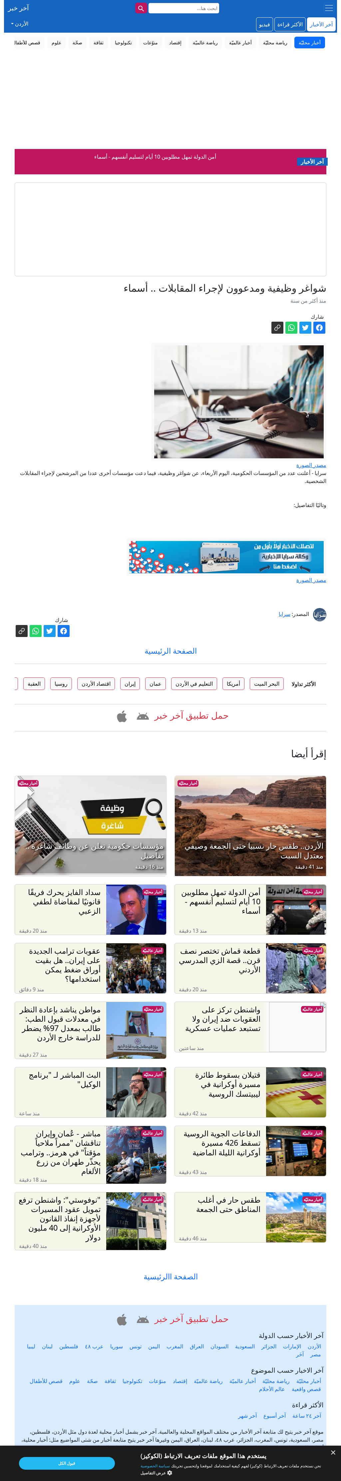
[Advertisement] (170, 99)
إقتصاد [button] (175, 42)
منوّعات (157, 1381)
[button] (141, 715)
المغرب (175, 1346)
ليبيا (31, 1346)
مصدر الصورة (311, 465)
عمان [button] (156, 683)
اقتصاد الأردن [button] (96, 683)
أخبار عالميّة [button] (240, 42)
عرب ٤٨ (94, 1346)
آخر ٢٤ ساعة (306, 1415)
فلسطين (68, 1346)
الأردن (314, 1346)
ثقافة (110, 1381)
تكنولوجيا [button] (123, 42)
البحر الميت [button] (266, 683)
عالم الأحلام (272, 1389)
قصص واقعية (306, 1389)
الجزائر (268, 1346)
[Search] (141, 8)
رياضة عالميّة (208, 1381)
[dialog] (170, 1463)
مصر (315, 1354)
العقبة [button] (34, 683)
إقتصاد (180, 1381)
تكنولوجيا (132, 1381)
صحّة (92, 1381)
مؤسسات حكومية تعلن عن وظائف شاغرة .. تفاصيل (155, 162)
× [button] (333, 1452)
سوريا (116, 1346)
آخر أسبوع (274, 1415)
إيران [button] (130, 683)
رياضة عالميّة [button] (205, 42)
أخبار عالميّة (152, 950)
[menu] (329, 8)
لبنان (47, 1346)
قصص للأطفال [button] (26, 42)
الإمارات (292, 1346)
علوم (74, 1381)
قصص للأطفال (46, 1381)
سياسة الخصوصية (155, 1466)
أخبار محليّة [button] (310, 42)
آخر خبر (18, 7)
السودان (219, 1346)
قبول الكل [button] (66, 1463)
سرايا (284, 614)
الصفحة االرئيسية (171, 1276)
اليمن (154, 1346)
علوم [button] (56, 42)
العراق (197, 1346)
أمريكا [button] (233, 683)
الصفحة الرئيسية (171, 650)
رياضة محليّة (276, 1381)
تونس (136, 1346)
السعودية (245, 1346)
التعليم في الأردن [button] (194, 683)
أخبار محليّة (188, 783)
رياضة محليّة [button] (275, 42)
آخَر (300, 1354)
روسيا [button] (61, 683)
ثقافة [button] (99, 42)
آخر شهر (247, 1415)
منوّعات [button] (150, 42)
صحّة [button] (77, 42)
